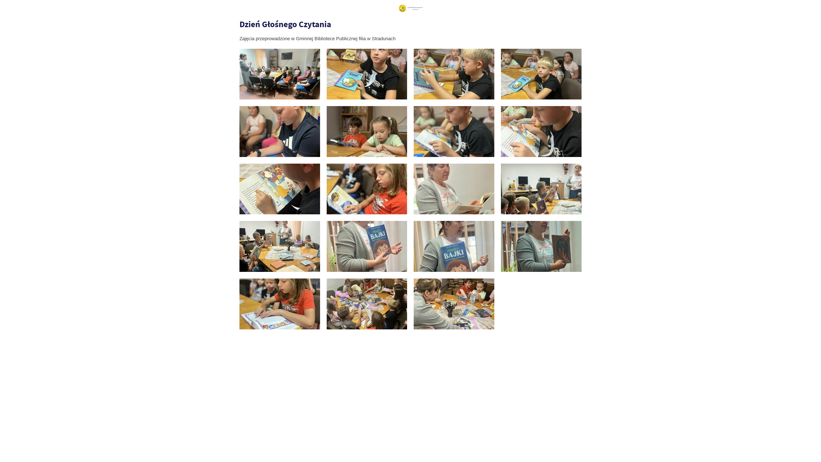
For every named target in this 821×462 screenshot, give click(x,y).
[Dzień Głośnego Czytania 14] (367, 131)
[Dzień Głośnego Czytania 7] (279, 246)
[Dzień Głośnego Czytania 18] (367, 74)
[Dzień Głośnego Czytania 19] (279, 74)
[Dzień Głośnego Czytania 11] (279, 189)
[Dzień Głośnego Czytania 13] (454, 131)
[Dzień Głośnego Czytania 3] (279, 303)
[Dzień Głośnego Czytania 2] (367, 303)
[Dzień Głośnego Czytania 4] (541, 246)
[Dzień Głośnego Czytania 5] (454, 246)
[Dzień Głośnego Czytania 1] (454, 303)
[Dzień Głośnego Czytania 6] (367, 246)
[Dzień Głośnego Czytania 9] (454, 189)
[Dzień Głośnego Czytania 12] (541, 131)
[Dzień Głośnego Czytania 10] (367, 189)
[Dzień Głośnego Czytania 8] (541, 189)
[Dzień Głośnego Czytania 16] (541, 74)
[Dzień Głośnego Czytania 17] (454, 74)
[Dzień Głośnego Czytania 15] (279, 131)
